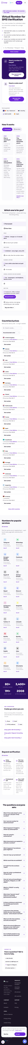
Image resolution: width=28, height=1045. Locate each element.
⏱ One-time (17, 129)
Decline (6, 1034)
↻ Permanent (7, 129)
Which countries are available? (14, 860)
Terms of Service (8, 1014)
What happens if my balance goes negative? (14, 848)
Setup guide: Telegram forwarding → (13, 733)
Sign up (19, 2)
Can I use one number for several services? (14, 821)
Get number (7, 344)
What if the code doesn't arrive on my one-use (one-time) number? (14, 814)
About (5, 1003)
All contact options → (10, 968)
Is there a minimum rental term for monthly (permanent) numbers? (14, 904)
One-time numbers (17, 987)
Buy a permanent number (16, 74)
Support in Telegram (12, 964)
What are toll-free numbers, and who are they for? (14, 919)
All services (5, 526)
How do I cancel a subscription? (14, 835)
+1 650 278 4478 (9, 958)
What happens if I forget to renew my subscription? (14, 828)
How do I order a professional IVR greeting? (14, 873)
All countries (18, 996)
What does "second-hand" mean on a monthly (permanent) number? (14, 895)
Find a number (14, 51)
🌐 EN (12, 2)
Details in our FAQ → (20, 196)
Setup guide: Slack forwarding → (13, 738)
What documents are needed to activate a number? (14, 842)
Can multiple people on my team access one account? (14, 934)
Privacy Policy (7, 1018)
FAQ (16, 1003)
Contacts (6, 1007)
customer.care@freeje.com (11, 961)
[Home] (4, 3)
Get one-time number (16, 99)
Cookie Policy (7, 1022)
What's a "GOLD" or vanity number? (14, 888)
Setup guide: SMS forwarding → (12, 729)
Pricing (16, 1007)
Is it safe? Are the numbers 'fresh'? (14, 866)
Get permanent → (10, 296)
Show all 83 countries (14, 509)
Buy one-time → (9, 307)
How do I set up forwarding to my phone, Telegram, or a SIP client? (14, 880)
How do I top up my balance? (14, 855)
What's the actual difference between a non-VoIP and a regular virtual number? (14, 927)
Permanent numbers (18, 983)
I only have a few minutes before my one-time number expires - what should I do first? (14, 912)
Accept (18, 1034)
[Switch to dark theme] (3, 1042)
